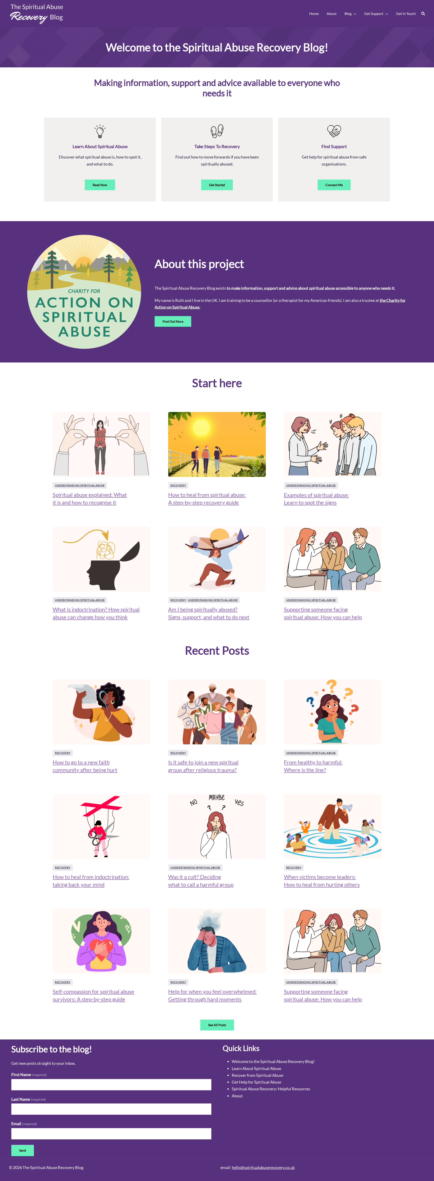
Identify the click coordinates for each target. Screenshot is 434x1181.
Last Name (28, 1099)
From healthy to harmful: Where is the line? (313, 766)
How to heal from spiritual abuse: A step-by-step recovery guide (207, 498)
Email (24, 1123)
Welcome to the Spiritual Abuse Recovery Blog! (273, 1061)
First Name (29, 1074)
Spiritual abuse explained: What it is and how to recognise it (90, 498)
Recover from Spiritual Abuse (257, 1075)
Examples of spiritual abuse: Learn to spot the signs (316, 499)
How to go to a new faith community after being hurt (85, 766)
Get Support (373, 13)
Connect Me (334, 185)
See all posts (217, 1025)
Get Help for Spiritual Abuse (256, 1081)
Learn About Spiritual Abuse (256, 1068)
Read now (100, 185)
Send (22, 1150)
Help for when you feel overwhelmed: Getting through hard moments (212, 995)
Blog (347, 13)
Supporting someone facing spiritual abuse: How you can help (323, 613)
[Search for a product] (423, 13)
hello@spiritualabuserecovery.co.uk (263, 1167)
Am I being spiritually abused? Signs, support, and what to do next (208, 613)
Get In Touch (406, 13)
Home (314, 13)
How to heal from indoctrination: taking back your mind (91, 880)
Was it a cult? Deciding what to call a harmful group (201, 880)
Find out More (173, 321)
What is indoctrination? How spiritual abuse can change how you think (96, 613)
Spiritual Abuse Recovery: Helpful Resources (271, 1088)
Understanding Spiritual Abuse (80, 485)
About (332, 13)
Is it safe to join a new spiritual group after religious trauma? (203, 766)
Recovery (178, 485)
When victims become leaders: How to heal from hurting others (322, 880)
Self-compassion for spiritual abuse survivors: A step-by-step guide (93, 995)
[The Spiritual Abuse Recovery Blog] (37, 13)
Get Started (217, 185)
